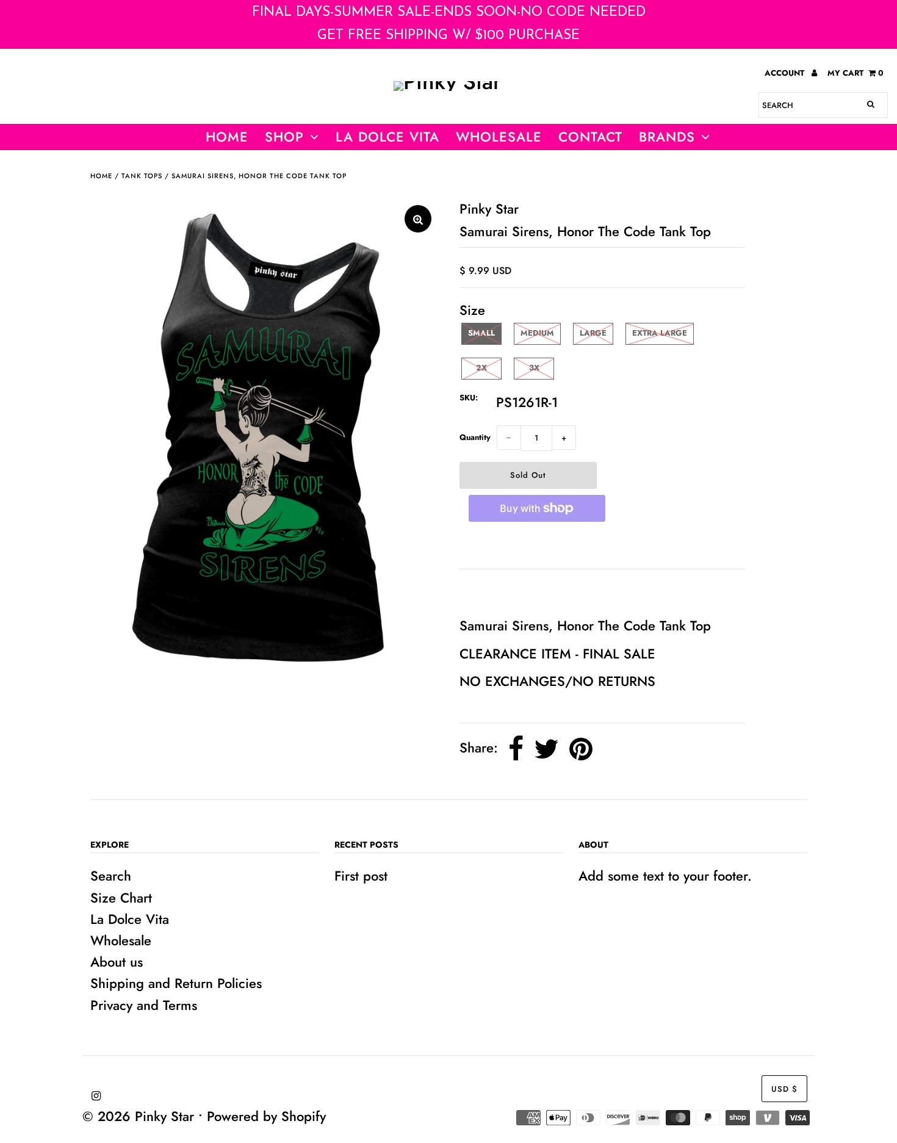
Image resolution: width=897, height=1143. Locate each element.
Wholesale (120, 940)
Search (110, 875)
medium (537, 333)
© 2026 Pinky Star (138, 1116)
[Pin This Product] (581, 749)
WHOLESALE (499, 136)
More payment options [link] (536, 545)
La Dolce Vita (387, 136)
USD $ (784, 1089)
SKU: (468, 397)
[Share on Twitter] (546, 749)
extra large (659, 333)
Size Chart (121, 897)
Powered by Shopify (266, 1116)
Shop (284, 136)
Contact (590, 136)
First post (360, 875)
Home (227, 136)
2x (481, 367)
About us (116, 962)
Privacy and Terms (143, 1005)
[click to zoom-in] (418, 219)
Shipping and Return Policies (176, 983)
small (481, 333)
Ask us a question (517, 592)
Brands (667, 136)
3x (534, 367)
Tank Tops (141, 176)
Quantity (475, 437)
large (593, 333)
